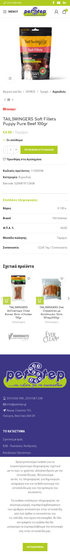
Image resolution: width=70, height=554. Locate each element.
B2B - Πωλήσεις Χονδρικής (20, 446)
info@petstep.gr (17, 404)
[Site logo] (35, 11)
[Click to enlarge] (10, 78)
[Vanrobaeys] (19, 337)
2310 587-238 (34, 398)
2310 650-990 (14, 3)
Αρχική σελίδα (12, 91)
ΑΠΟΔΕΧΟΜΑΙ (35, 546)
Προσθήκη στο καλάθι (39, 149)
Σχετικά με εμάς (13, 439)
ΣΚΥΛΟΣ (31, 91)
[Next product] (13, 100)
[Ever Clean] (51, 337)
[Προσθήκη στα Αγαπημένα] (28, 278)
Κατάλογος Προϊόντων (17, 452)
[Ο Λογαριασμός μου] (56, 12)
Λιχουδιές (59, 91)
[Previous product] (5, 100)
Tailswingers (18, 322)
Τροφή (44, 91)
